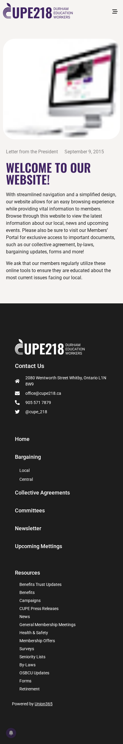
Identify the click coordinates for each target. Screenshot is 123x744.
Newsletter (28, 528)
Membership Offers (37, 640)
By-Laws (27, 664)
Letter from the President (32, 152)
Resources (27, 573)
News (24, 616)
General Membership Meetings (47, 624)
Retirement (29, 689)
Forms (25, 681)
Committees (30, 511)
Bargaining (28, 457)
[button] (115, 12)
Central (26, 479)
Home (22, 439)
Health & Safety (33, 632)
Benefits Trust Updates (40, 584)
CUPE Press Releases (39, 608)
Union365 (44, 703)
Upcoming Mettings (38, 546)
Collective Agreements (42, 493)
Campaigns (30, 600)
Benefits (27, 592)
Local (24, 470)
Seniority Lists (32, 656)
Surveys (26, 648)
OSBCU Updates (34, 672)
